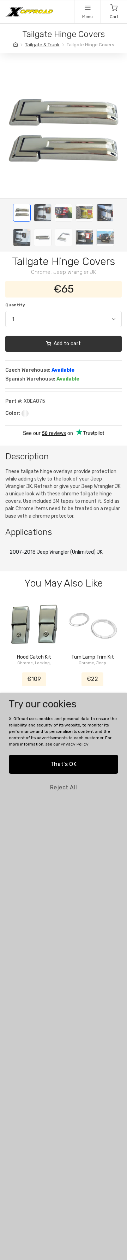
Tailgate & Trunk (42, 44)
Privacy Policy (75, 744)
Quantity (15, 304)
